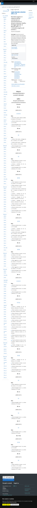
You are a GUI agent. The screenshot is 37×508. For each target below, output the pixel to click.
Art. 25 (5, 96)
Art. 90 (5, 295)
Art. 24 (5, 89)
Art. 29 (5, 108)
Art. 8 (5, 39)
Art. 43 (5, 156)
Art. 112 (5, 370)
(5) (19, 221)
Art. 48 (5, 167)
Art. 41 (5, 151)
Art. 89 (5, 293)
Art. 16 (5, 69)
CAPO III (5, 76)
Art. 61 (5, 204)
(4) (17, 249)
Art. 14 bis (5, 62)
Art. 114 (5, 375)
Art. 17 (5, 71)
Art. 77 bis (5, 247)
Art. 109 (5, 360)
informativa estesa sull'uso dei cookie (9, 502)
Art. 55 (5, 190)
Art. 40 (5, 149)
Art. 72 (5, 233)
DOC (17, 55)
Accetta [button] (4, 504)
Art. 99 (5, 318)
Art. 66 (5, 220)
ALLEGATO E (17, 78)
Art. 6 (5, 34)
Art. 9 (5, 41)
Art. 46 (5, 162)
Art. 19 (5, 78)
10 (11, 340)
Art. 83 (5, 265)
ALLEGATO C (17, 75)
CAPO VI (5, 138)
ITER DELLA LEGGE (16, 85)
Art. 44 (5, 158)
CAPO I (5, 19)
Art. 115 (5, 377)
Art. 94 (5, 307)
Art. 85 (5, 277)
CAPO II (5, 30)
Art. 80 (5, 259)
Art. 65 (5, 217)
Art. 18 (5, 73)
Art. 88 (5, 291)
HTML (13, 55)
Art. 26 (5, 98)
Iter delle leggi (31, 12)
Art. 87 (5, 288)
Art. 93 (5, 302)
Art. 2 (5, 23)
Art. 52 (5, 176)
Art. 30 (5, 112)
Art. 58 (5, 197)
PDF (15, 55)
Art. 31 (5, 117)
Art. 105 (5, 339)
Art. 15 (5, 66)
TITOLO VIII (5, 342)
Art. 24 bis (5, 91)
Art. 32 (5, 121)
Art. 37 (5, 135)
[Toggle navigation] (36, 3)
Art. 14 (5, 59)
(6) (19, 249)
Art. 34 (5, 128)
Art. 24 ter (5, 94)
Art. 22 (5, 85)
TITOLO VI (5, 253)
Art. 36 (5, 133)
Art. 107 (5, 350)
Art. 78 (5, 249)
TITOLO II (4, 49)
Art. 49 (5, 169)
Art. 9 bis (5, 43)
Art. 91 (5, 298)
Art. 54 (5, 183)
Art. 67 (5, 222)
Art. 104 (5, 337)
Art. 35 (5, 130)
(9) (19, 178)
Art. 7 (5, 37)
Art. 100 (5, 320)
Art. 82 (5, 263)
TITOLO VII (5, 269)
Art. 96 (5, 311)
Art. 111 (5, 368)
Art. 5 (5, 32)
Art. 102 (5, 329)
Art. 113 (5, 372)
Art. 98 (5, 316)
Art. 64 (5, 211)
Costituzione (30, 14)
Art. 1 (5, 21)
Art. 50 (5, 172)
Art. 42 (5, 153)
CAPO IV (5, 103)
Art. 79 (5, 256)
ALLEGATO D (17, 76)
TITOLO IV (5, 186)
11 (11, 345)
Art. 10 (5, 46)
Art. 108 (5, 353)
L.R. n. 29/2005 (5, 15)
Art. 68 (5, 224)
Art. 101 (5, 326)
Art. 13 (5, 57)
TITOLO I (4, 17)
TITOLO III (5, 145)
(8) (17, 178)
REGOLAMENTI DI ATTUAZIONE (18, 84)
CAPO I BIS (6, 280)
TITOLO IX (5, 356)
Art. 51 (5, 174)
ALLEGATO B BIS (17, 74)
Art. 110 (5, 365)
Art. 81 (5, 261)
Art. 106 (5, 346)
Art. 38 (5, 140)
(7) (17, 302)
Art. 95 (5, 309)
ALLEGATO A (17, 71)
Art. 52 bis (5, 178)
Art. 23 (5, 87)
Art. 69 (5, 227)
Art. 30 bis (5, 114)
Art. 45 (5, 160)
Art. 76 (5, 243)
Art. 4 (5, 27)
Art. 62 (5, 206)
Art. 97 (5, 314)
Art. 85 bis (5, 281)
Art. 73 (5, 236)
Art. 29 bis (5, 110)
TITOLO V (5, 214)
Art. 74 (5, 238)
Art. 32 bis (5, 124)
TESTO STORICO (14, 48)
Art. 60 (5, 201)
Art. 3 (5, 25)
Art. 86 (5, 286)
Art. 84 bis (5, 275)
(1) (17, 113)
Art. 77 (5, 245)
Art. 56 (5, 192)
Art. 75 (5, 240)
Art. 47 (5, 165)
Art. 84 (5, 272)
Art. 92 (5, 300)
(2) (18, 113)
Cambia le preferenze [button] (14, 504)
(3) (19, 113)
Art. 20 (5, 80)
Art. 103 (5, 334)
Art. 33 (5, 126)
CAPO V (5, 119)
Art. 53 (5, 181)
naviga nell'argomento (6, 10)
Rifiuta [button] (8, 504)
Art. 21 (5, 82)
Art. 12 (5, 55)
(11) (19, 302)
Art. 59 (5, 199)
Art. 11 (5, 53)
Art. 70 (5, 229)
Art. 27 (5, 101)
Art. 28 (5, 105)
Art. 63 (5, 208)
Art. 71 (5, 231)
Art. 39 (5, 142)
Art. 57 (5, 195)
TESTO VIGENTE (14, 47)
